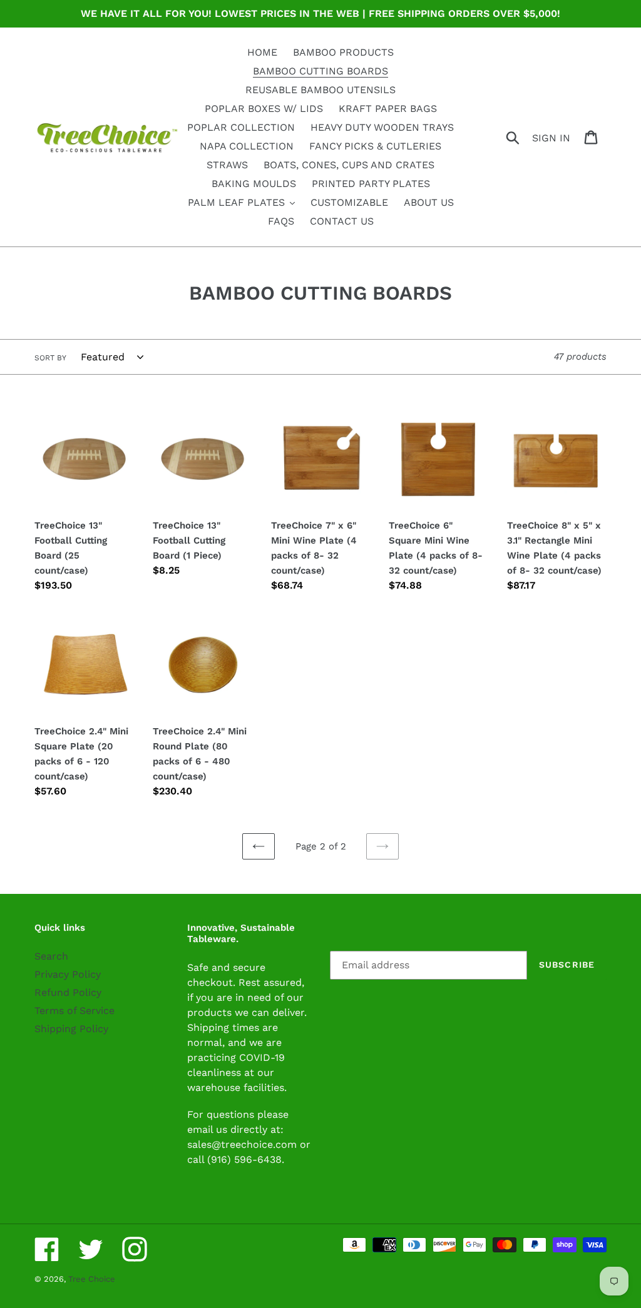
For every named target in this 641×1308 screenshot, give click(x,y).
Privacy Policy (67, 974)
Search (51, 956)
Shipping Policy (71, 1029)
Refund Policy (67, 992)
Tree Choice (91, 1279)
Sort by (50, 357)
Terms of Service (74, 1010)
